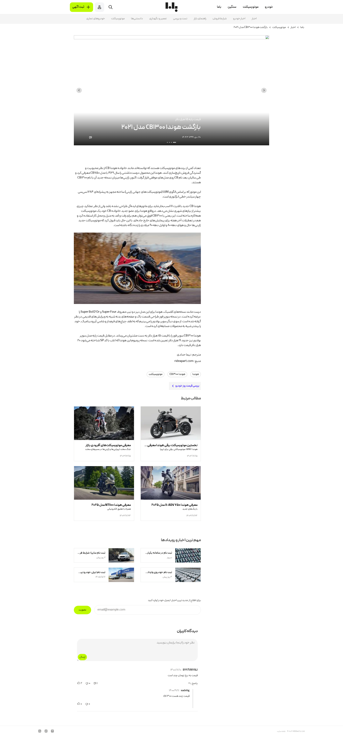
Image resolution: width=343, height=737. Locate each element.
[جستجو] (110, 7)
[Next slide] (79, 90)
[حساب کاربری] (99, 7)
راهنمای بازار (200, 19)
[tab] (174, 142)
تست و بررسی (180, 19)
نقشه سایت (281, 731)
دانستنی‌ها (137, 19)
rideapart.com (183, 361)
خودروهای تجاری (95, 19)
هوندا (195, 374)
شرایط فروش (220, 19)
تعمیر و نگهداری (158, 19)
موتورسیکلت (118, 19)
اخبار (254, 19)
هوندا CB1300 (177, 374)
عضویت (82, 610)
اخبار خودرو (239, 19)
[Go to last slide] (264, 90)
